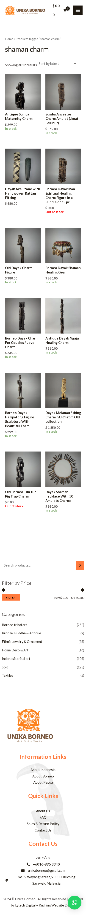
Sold (5, 667)
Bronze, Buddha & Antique (21, 633)
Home (9, 39)
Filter (11, 597)
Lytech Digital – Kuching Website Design (45, 905)
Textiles (7, 675)
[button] (74, 902)
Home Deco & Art (15, 650)
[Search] (80, 565)
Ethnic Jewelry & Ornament (22, 642)
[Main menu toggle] (78, 10)
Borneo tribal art (14, 625)
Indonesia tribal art (16, 659)
